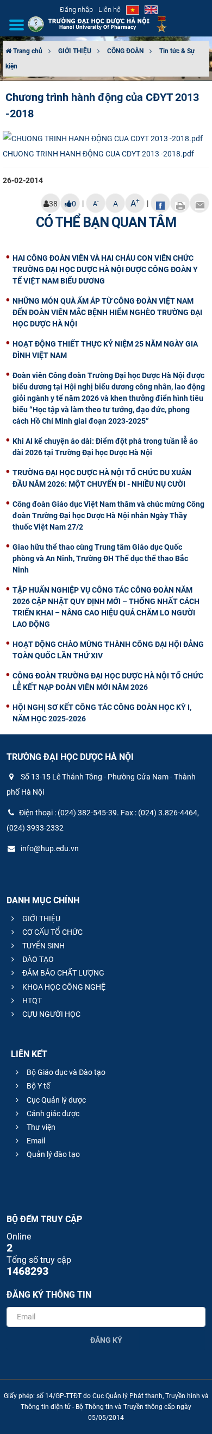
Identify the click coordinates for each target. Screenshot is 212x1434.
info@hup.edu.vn (49, 848)
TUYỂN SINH (43, 945)
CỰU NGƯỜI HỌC (50, 1014)
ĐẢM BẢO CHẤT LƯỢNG (62, 972)
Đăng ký (106, 1340)
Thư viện (40, 1127)
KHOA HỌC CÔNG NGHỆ (63, 987)
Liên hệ (109, 9)
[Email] (199, 203)
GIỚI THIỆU (74, 51)
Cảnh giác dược (52, 1113)
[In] (180, 203)
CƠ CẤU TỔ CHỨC (52, 932)
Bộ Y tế (37, 1085)
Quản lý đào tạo (52, 1154)
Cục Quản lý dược (55, 1100)
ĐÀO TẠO (37, 959)
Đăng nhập (76, 9)
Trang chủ (26, 51)
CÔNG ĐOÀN (125, 51)
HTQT (31, 1000)
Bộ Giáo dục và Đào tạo (65, 1072)
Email (35, 1140)
